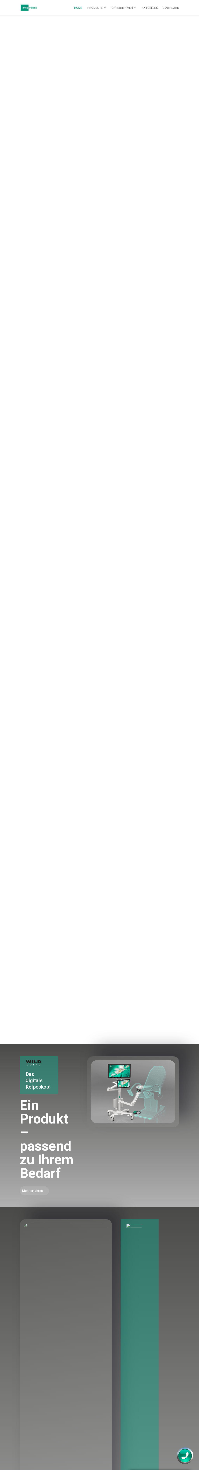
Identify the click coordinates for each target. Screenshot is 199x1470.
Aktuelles (150, 7)
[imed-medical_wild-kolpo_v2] (133, 1122)
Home (78, 7)
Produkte (95, 7)
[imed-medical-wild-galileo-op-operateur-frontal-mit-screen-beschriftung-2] (66, 1226)
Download (171, 7)
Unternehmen (122, 7)
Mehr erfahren (32, 1191)
